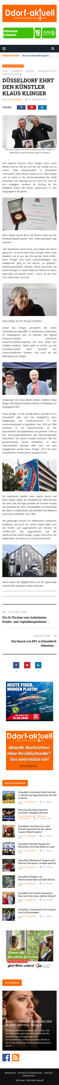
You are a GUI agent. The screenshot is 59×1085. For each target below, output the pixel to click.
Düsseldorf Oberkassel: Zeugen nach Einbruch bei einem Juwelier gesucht (37, 862)
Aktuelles (7, 66)
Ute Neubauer (14, 99)
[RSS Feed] (15, 1057)
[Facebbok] (6, 1057)
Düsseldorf (18, 66)
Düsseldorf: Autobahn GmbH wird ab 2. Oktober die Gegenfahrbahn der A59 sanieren (37, 795)
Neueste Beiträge (15, 783)
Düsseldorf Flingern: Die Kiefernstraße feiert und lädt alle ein (36, 878)
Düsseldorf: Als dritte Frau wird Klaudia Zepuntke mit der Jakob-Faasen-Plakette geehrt (35, 829)
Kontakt (48, 1073)
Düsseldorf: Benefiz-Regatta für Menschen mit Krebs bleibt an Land (36, 845)
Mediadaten (29, 1075)
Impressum (10, 1073)
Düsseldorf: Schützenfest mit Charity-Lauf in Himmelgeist (37, 911)
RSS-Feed (20, 1080)
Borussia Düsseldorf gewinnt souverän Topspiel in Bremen (33, 811)
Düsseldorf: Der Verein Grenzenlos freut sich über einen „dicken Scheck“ (37, 894)
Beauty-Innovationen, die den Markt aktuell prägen (29, 1023)
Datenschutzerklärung (30, 1073)
